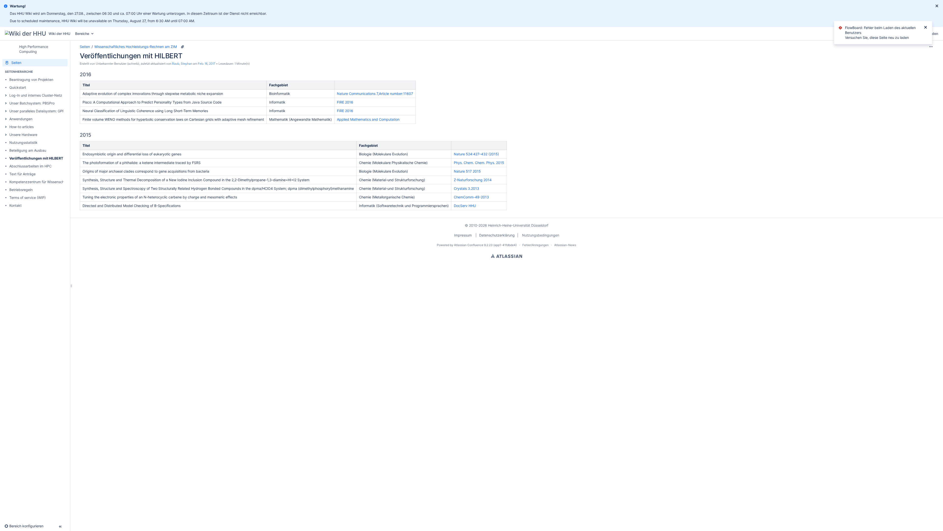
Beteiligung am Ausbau (27, 150)
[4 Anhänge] (182, 47)
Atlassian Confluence (468, 245)
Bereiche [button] (82, 33)
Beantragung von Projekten (31, 79)
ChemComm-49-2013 (471, 197)
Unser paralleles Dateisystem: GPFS (38, 111)
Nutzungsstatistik (23, 142)
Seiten (85, 46)
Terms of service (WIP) (27, 197)
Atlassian (506, 256)
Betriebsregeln (21, 190)
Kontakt (15, 205)
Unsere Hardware (23, 135)
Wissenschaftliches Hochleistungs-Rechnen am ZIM (135, 46)
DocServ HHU (465, 206)
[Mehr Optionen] (931, 46)
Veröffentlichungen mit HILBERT (36, 158)
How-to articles (21, 127)
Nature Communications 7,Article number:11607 (375, 93)
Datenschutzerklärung (497, 235)
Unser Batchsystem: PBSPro (32, 103)
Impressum (463, 235)
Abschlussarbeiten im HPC (30, 166)
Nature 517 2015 (467, 171)
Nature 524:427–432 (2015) (476, 154)
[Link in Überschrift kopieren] (92, 75)
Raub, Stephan (182, 63)
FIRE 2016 (345, 102)
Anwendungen (20, 119)
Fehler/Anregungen (535, 245)
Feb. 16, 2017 (206, 63)
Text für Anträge (22, 174)
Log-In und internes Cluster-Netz (35, 95)
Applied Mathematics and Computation (368, 119)
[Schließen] (925, 27)
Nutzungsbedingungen (540, 235)
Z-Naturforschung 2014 (473, 180)
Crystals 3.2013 (466, 188)
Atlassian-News (565, 245)
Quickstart (17, 87)
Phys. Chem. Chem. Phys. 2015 (479, 163)
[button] (6, 95)
